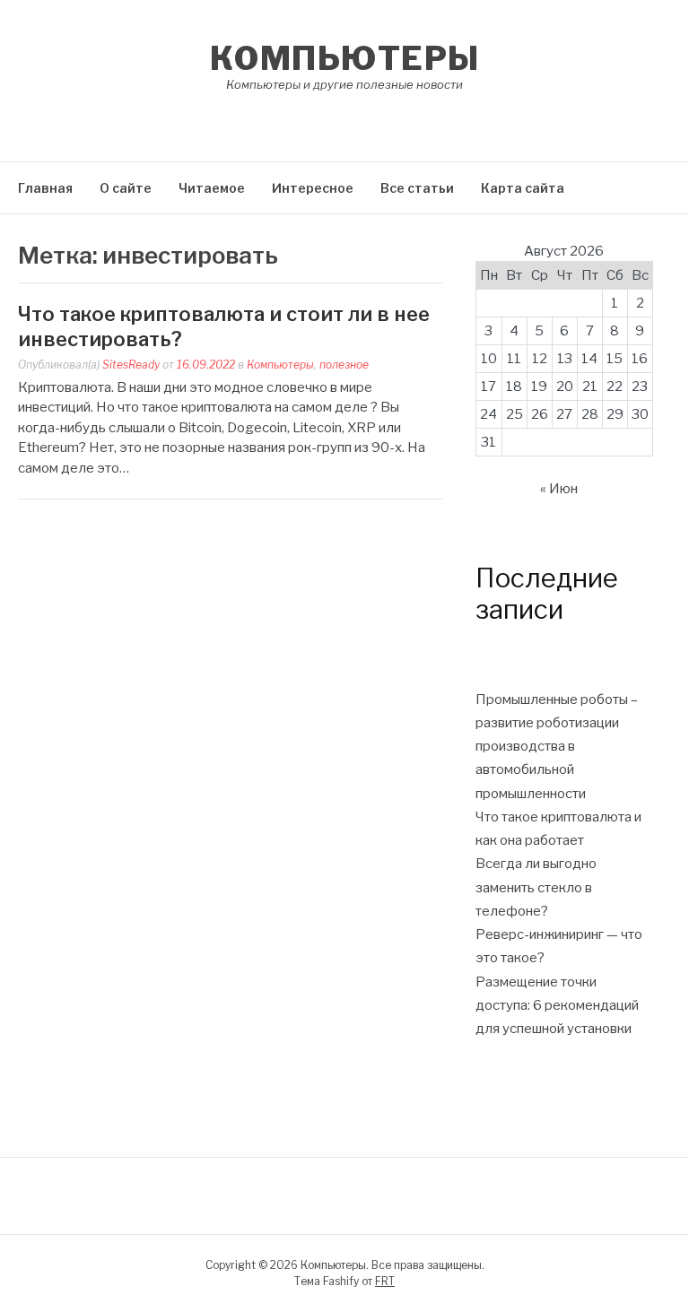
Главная (45, 187)
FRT (385, 1281)
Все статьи (417, 187)
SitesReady (131, 364)
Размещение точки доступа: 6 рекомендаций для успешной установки (557, 1006)
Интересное (312, 187)
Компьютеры (345, 58)
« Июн (559, 489)
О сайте (126, 187)
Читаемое (212, 187)
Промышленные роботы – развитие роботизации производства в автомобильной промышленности (556, 746)
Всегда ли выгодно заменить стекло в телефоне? (536, 887)
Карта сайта (522, 187)
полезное (344, 364)
